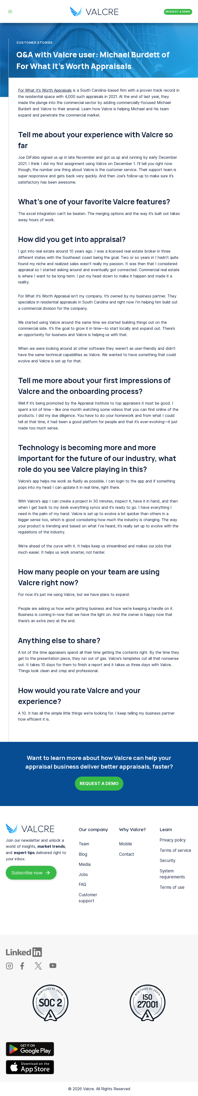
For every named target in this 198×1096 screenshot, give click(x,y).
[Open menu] (10, 11)
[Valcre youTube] (56, 968)
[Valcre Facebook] (27, 968)
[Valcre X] (41, 968)
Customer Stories (34, 42)
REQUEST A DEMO (178, 11)
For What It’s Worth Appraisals (45, 90)
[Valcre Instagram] (12, 968)
